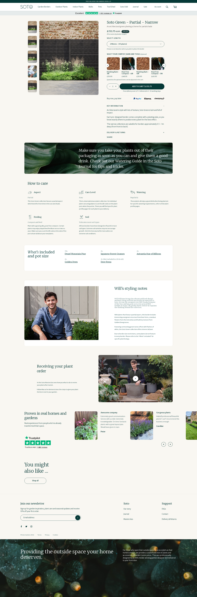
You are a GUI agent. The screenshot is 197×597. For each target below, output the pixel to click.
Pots (100, 7)
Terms (39, 535)
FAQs (164, 509)
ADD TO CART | (142, 86)
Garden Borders (44, 7)
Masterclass (128, 519)
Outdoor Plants (62, 7)
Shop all (35, 481)
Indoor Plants (78, 7)
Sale (145, 7)
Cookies (55, 535)
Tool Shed (111, 7)
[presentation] (107, 65)
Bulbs (91, 7)
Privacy (47, 535)
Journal (136, 7)
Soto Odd (124, 7)
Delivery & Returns (169, 519)
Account (157, 7)
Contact (165, 514)
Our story (127, 509)
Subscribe (77, 517)
